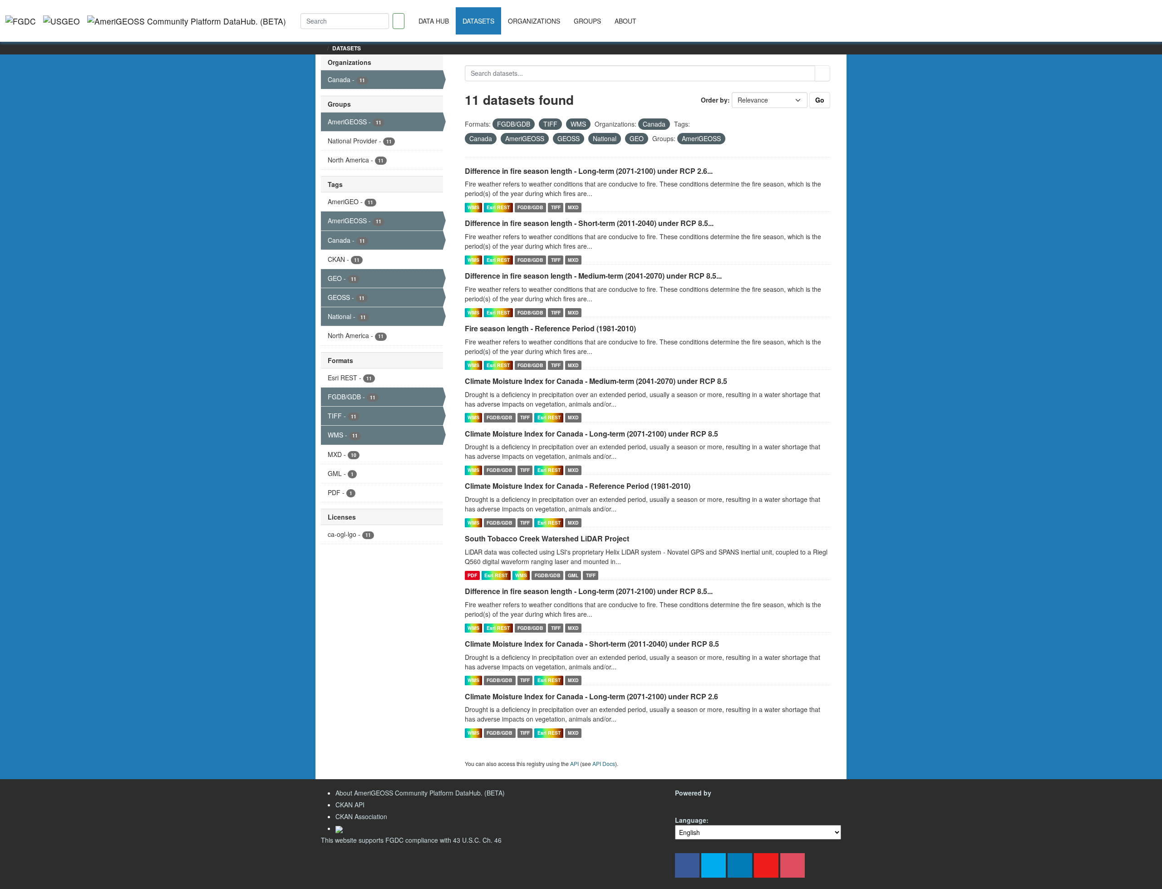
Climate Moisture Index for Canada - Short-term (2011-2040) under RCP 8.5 (592, 644)
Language (690, 820)
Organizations (534, 20)
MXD (573, 207)
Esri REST (498, 207)
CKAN (690, 803)
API (574, 763)
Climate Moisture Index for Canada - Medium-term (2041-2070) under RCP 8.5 (596, 381)
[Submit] (822, 73)
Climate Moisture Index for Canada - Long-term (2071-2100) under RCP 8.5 (591, 433)
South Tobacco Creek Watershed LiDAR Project (547, 538)
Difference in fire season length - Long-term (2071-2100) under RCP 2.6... (589, 171)
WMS (473, 207)
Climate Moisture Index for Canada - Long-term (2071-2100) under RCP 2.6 (591, 696)
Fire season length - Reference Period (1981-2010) (550, 328)
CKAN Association (361, 816)
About (625, 20)
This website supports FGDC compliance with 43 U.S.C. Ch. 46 (411, 840)
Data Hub (434, 20)
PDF (472, 575)
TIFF (556, 207)
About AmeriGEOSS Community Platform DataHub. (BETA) (420, 792)
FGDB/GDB (530, 207)
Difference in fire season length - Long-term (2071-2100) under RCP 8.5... (589, 591)
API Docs (603, 763)
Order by (714, 99)
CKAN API (349, 804)
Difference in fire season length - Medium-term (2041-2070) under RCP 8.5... (593, 275)
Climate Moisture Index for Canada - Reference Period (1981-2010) (577, 486)
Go (819, 99)
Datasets (478, 20)
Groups (587, 20)
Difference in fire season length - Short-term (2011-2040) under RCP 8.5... (589, 223)
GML (573, 575)
